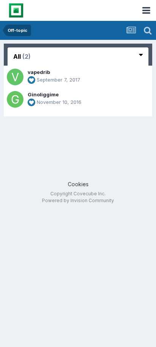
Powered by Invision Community (78, 200)
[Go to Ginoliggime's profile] (15, 99)
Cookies (78, 184)
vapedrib (39, 72)
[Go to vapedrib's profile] (15, 77)
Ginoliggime (43, 94)
